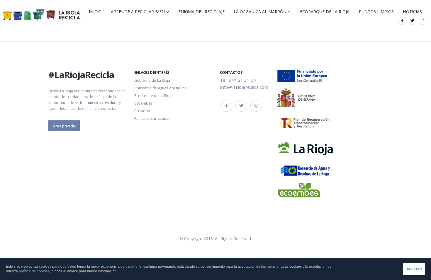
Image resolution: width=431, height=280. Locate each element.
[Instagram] (422, 20)
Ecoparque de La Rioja (324, 11)
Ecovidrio (142, 110)
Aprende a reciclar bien (138, 11)
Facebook (226, 106)
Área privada (64, 126)
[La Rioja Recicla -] (41, 15)
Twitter (241, 106)
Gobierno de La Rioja (152, 80)
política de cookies (34, 271)
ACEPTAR (414, 269)
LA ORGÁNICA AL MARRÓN (260, 11)
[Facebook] (402, 20)
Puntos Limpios (376, 11)
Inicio (95, 11)
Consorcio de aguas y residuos (160, 88)
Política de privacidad (152, 118)
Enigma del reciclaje (201, 11)
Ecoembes (143, 103)
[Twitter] (412, 20)
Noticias (412, 11)
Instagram (256, 106)
